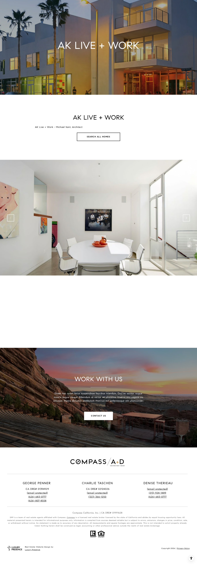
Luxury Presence (32, 550)
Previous (10, 217)
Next (186, 217)
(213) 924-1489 (157, 492)
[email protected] (157, 489)
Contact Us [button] (98, 416)
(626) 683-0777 (37, 496)
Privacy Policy (183, 548)
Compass (71, 517)
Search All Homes (98, 137)
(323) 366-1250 (97, 496)
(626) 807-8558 (37, 500)
